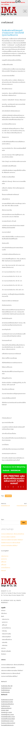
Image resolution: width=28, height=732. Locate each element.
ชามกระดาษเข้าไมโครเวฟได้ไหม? (9, 546)
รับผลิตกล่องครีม (5, 692)
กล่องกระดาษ (4, 556)
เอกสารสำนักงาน (6, 628)
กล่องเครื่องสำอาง (7, 639)
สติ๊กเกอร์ (3, 562)
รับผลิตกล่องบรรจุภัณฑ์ (7, 699)
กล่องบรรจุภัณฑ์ (6, 637)
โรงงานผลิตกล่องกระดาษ (7, 725)
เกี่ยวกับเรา (4, 613)
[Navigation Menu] (25, 11)
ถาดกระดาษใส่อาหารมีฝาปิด (8, 537)
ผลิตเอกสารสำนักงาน (6, 708)
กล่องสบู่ (4, 631)
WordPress (16, 730)
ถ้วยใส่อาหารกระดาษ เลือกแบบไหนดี (10, 543)
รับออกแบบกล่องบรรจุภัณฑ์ (8, 723)
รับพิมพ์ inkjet (5, 710)
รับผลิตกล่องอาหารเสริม (7, 702)
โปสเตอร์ (3, 571)
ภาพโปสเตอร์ (8, 496)
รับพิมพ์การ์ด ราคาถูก (6, 712)
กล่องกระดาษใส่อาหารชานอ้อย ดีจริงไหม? (12, 540)
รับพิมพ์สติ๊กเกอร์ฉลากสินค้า (8, 719)
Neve (2, 730)
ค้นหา (2, 520)
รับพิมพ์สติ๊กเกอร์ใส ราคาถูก (8, 716)
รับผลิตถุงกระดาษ (5, 706)
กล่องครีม (4, 642)
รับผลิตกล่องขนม (5, 690)
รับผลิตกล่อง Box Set (6, 686)
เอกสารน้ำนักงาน (5, 568)
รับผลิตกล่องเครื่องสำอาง (7, 704)
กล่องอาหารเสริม (6, 634)
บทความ (3, 648)
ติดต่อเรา (3, 654)
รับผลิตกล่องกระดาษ (6, 688)
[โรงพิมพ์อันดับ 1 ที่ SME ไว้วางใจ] (9, 11)
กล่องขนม (4, 645)
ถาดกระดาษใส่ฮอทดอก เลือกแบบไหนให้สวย (12, 534)
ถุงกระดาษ (4, 559)
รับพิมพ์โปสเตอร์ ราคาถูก (7, 721)
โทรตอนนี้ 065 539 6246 (8, 2)
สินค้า (2, 616)
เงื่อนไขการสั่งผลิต (6, 651)
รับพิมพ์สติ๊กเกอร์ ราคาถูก (7, 714)
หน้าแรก (3, 610)
